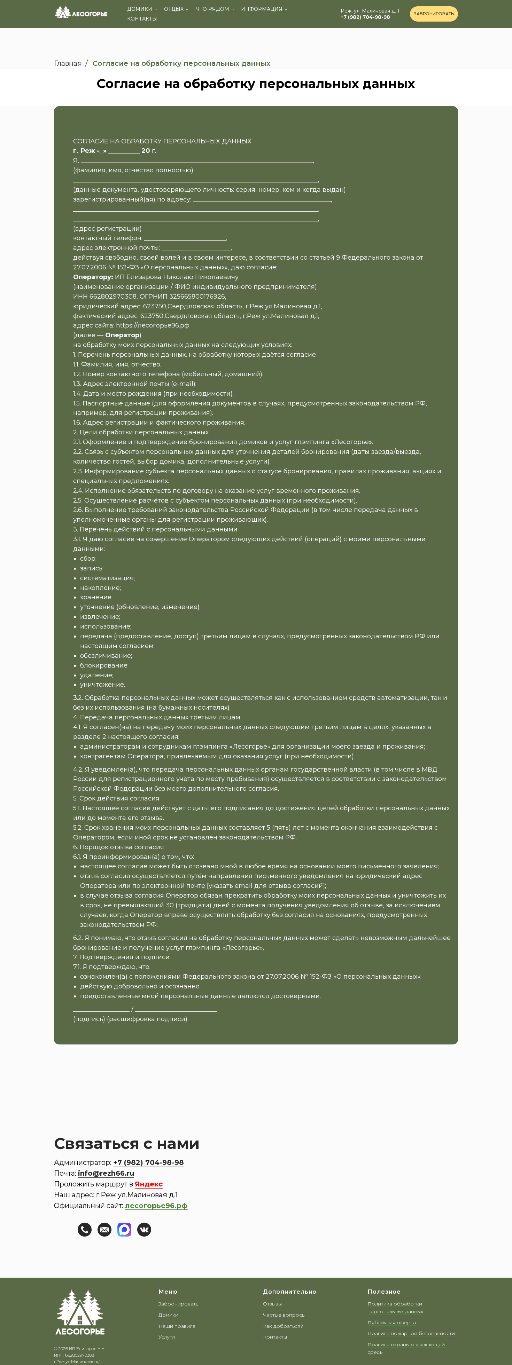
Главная (68, 63)
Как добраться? (283, 1326)
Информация (261, 9)
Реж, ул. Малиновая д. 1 (370, 11)
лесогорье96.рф (156, 1205)
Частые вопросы (284, 1315)
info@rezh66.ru (106, 1173)
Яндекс (149, 1184)
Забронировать (178, 1304)
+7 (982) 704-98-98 (365, 17)
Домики (139, 9)
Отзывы (272, 1304)
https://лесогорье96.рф (152, 325)
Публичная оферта (391, 1322)
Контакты (142, 19)
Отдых (174, 9)
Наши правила (176, 1326)
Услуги (166, 1337)
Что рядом (212, 9)
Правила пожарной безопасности (411, 1333)
